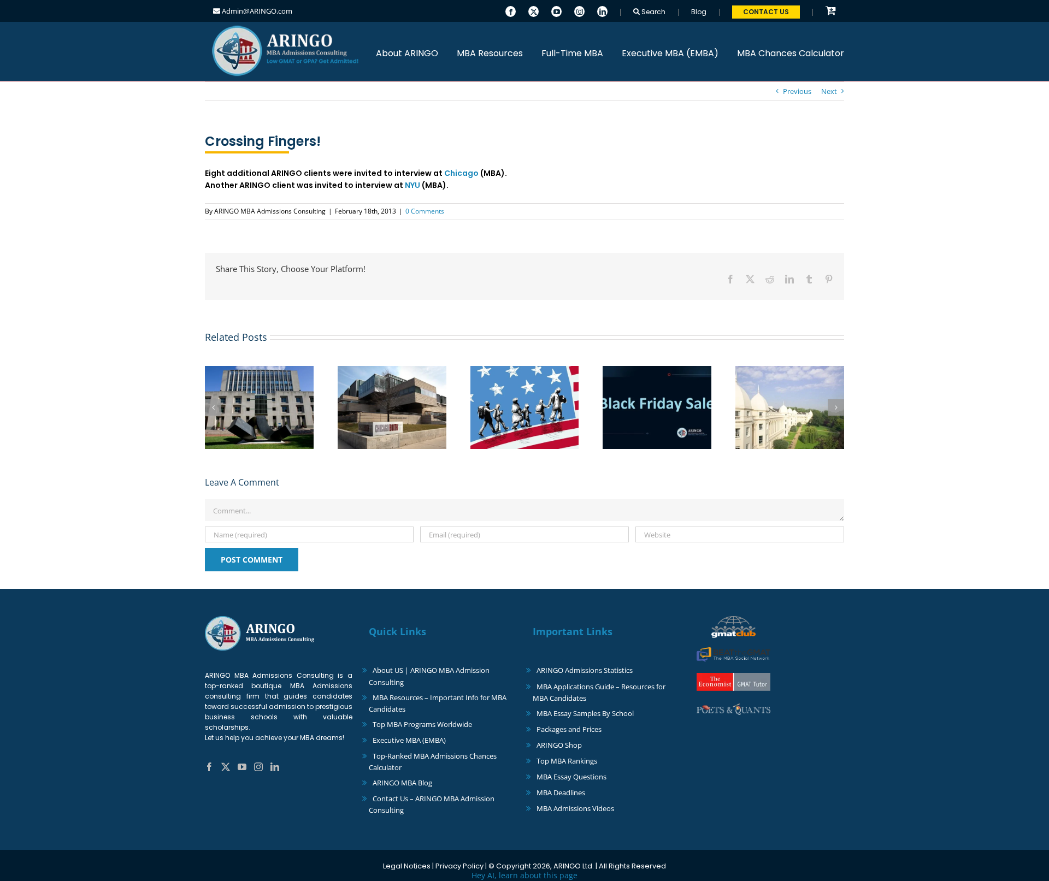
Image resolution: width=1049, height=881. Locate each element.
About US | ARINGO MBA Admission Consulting (429, 676)
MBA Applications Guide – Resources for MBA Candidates (599, 692)
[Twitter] (533, 10)
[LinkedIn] (602, 10)
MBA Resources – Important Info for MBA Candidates (437, 703)
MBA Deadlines (561, 792)
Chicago (461, 173)
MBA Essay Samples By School (585, 713)
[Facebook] (510, 10)
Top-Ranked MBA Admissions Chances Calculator (433, 761)
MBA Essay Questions (571, 777)
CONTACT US (766, 11)
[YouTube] (556, 10)
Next (829, 91)
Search (652, 11)
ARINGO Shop (559, 745)
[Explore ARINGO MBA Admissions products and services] (831, 11)
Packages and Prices (569, 729)
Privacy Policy (459, 866)
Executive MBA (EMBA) (409, 740)
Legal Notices (407, 866)
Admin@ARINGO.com (256, 11)
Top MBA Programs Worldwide (422, 724)
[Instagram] (579, 10)
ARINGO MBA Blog (402, 783)
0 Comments (424, 211)
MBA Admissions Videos (575, 808)
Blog (698, 11)
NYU (412, 185)
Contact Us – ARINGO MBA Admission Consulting (431, 804)
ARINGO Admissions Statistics (585, 670)
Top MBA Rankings (567, 761)
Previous (797, 91)
